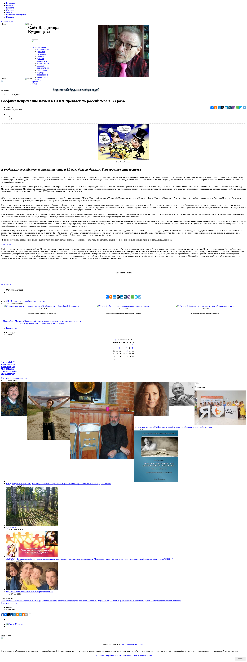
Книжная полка (39, 47)
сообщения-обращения (134, 601)
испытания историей (88, 601)
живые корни (43, 63)
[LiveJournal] (230, 107)
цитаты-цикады (152, 601)
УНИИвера (11, 301)
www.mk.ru (6, 244)
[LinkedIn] (226, 107)
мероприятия (42, 77)
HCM (34, 84)
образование (42, 75)
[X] (222, 107)
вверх (240, 659)
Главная (9, 5)
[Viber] (233, 107)
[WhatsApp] (237, 107)
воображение (43, 49)
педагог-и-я (103, 601)
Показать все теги (9, 603)
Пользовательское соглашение (138, 655)
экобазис (29, 301)
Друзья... (10, 10)
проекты (41, 56)
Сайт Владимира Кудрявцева (133, 644)
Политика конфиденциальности (109, 655)
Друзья (35, 82)
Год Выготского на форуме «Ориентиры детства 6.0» (29, 592)
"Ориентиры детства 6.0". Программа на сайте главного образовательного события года (173, 427)
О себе (9, 12)
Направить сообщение (16, 15)
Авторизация (7, 21)
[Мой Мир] (219, 107)
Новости (10, 8)
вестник (40, 65)
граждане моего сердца (68, 601)
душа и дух (42, 61)
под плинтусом (39, 301)
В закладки (11, 3)
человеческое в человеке (170, 601)
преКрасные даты (116, 601)
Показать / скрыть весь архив (14, 378)
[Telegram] (244, 107)
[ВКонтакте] (212, 107)
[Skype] (240, 107)
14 (127, 351)
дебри (39, 79)
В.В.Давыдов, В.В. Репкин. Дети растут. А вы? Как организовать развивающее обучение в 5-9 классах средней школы (58, 483)
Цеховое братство (49, 601)
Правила (10, 17)
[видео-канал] (3, 83)
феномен (41, 52)
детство (40, 58)
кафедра (40, 72)
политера (20, 301)
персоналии (42, 70)
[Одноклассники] (215, 107)
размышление (43, 68)
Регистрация (11, 328)
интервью (41, 54)
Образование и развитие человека (16, 601)
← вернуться (6, 284)
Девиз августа (12, 527)
